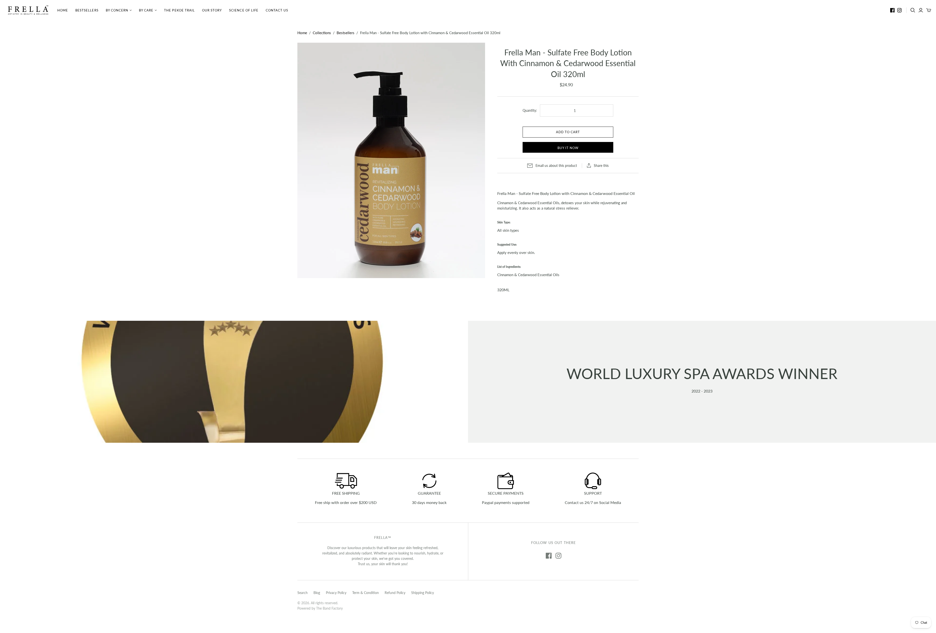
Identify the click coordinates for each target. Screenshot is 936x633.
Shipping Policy (422, 593)
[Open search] (912, 10)
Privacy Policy (336, 593)
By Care (146, 10)
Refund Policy (395, 593)
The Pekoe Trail (179, 10)
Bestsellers (86, 10)
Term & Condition (365, 593)
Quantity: (530, 110)
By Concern (117, 10)
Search (302, 593)
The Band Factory (329, 608)
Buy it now (567, 148)
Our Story (212, 10)
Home (62, 10)
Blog (316, 593)
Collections (322, 32)
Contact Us (277, 10)
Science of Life (243, 10)
